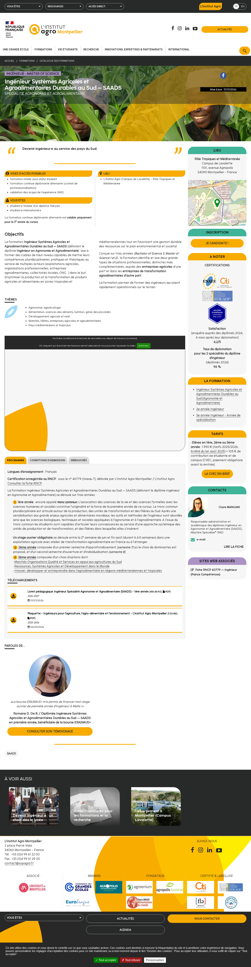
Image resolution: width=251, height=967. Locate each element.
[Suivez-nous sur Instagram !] (201, 850)
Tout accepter (107, 960)
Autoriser (144, 345)
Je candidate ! (217, 243)
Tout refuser (132, 960)
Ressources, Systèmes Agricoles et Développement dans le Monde (62, 566)
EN (242, 6)
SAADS (11, 753)
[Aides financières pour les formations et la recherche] (95, 806)
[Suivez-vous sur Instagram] (180, 28)
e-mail (201, 539)
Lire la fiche (234, 546)
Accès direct (97, 6)
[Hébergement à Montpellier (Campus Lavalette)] (156, 806)
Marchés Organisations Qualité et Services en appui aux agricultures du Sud (68, 562)
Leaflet (242, 224)
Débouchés (79, 460)
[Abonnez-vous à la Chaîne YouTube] (196, 28)
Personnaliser (155, 960)
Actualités (225, 29)
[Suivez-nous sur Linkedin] (187, 28)
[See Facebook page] (223, 75)
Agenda (125, 930)
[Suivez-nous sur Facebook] (173, 28)
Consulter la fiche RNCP (25, 483)
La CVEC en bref (217, 474)
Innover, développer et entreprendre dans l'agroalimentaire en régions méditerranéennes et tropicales (88, 570)
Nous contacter (207, 918)
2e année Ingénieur (210, 409)
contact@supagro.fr (19, 863)
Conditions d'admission (47, 460)
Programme (15, 460)
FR (236, 6)
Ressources (55, 6)
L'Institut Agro (210, 6)
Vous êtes (13, 6)
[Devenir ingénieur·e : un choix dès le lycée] (34, 806)
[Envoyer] (244, 51)
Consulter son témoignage (50, 731)
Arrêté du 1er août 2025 (208, 451)
